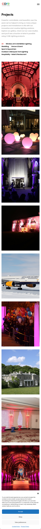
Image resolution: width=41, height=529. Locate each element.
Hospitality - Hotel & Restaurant (13, 54)
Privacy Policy (25, 526)
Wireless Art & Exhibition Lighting (19, 44)
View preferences (20, 522)
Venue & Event (17, 46)
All (2, 44)
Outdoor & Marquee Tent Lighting (14, 52)
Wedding (5, 46)
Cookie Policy (16, 526)
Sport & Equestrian (8, 49)
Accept (20, 511)
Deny (20, 517)
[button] (38, 493)
